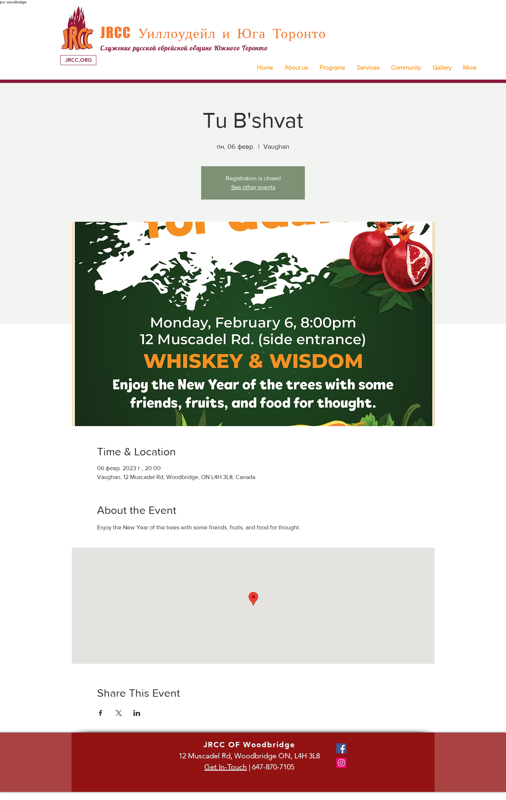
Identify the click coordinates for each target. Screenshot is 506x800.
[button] (296, 67)
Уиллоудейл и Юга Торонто (229, 33)
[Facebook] (341, 748)
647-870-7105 (273, 766)
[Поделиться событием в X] (118, 713)
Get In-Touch (225, 766)
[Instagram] (341, 763)
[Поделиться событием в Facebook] (100, 713)
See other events (253, 187)
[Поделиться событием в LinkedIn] (136, 713)
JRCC (115, 32)
